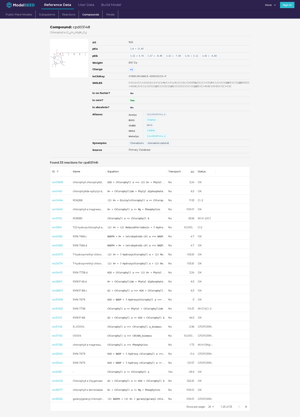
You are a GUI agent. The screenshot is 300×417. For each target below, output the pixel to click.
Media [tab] (110, 14)
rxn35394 (57, 399)
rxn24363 (57, 245)
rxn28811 (57, 281)
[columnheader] (60, 171)
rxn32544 (57, 362)
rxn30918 (57, 299)
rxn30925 (57, 308)
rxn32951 (57, 371)
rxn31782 (57, 344)
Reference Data (57, 5)
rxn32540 (57, 353)
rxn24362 (57, 236)
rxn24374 (57, 263)
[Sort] (57, 171)
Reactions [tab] (68, 14)
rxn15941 (57, 227)
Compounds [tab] (90, 14)
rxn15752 (57, 218)
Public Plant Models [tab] (19, 14)
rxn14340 (57, 209)
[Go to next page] (246, 406)
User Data (86, 5)
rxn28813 (57, 290)
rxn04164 (57, 200)
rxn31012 (57, 317)
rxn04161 (57, 191)
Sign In (287, 5)
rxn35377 (57, 389)
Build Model (111, 5)
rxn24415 (57, 272)
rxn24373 (57, 254)
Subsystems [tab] (47, 14)
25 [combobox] (209, 406)
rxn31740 (57, 335)
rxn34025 (57, 380)
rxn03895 (57, 182)
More (268, 5)
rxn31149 (57, 326)
